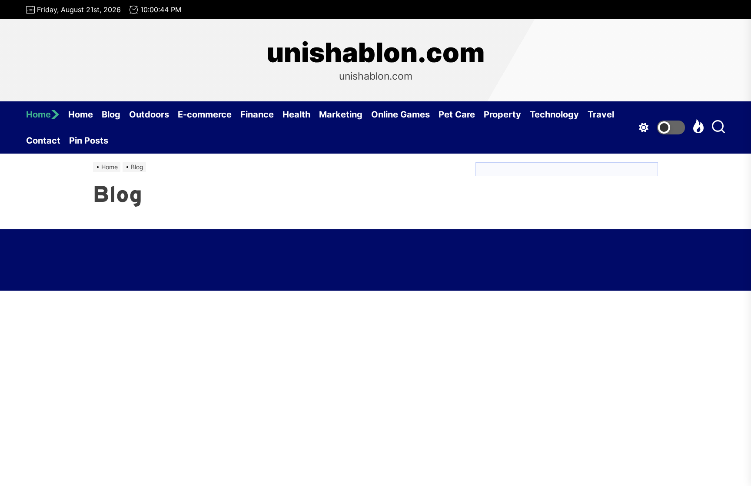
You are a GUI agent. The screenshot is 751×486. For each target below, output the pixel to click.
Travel (601, 114)
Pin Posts (88, 140)
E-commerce (205, 114)
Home (38, 114)
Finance (257, 114)
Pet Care (457, 114)
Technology (554, 114)
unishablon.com (375, 53)
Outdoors (149, 114)
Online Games (400, 114)
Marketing (340, 114)
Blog (111, 114)
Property (502, 114)
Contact (43, 140)
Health (296, 114)
